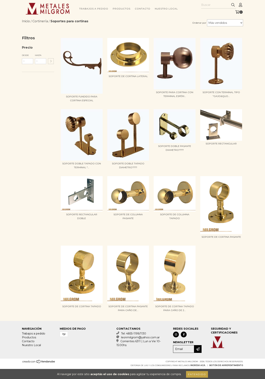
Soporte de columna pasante (128, 216)
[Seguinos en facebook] (184, 334)
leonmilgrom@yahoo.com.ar (140, 337)
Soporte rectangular (221, 143)
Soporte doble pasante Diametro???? (174, 148)
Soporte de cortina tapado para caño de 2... (174, 308)
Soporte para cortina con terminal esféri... (174, 94)
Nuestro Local (166, 8)
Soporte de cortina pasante (221, 236)
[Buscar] (233, 5)
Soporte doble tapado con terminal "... (81, 165)
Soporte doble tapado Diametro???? (128, 165)
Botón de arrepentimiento (226, 365)
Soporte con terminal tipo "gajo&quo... (221, 94)
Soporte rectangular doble (81, 216)
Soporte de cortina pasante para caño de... (128, 308)
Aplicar (51, 61)
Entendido (197, 374)
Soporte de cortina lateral (128, 76)
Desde (25, 55)
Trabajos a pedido (93, 8)
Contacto (142, 8)
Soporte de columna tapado (174, 216)
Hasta (38, 55)
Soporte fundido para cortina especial (81, 98)
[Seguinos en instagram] (176, 334)
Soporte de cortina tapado (81, 306)
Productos (121, 8)
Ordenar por (199, 22)
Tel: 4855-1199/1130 (133, 333)
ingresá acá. (198, 365)
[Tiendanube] (39, 363)
